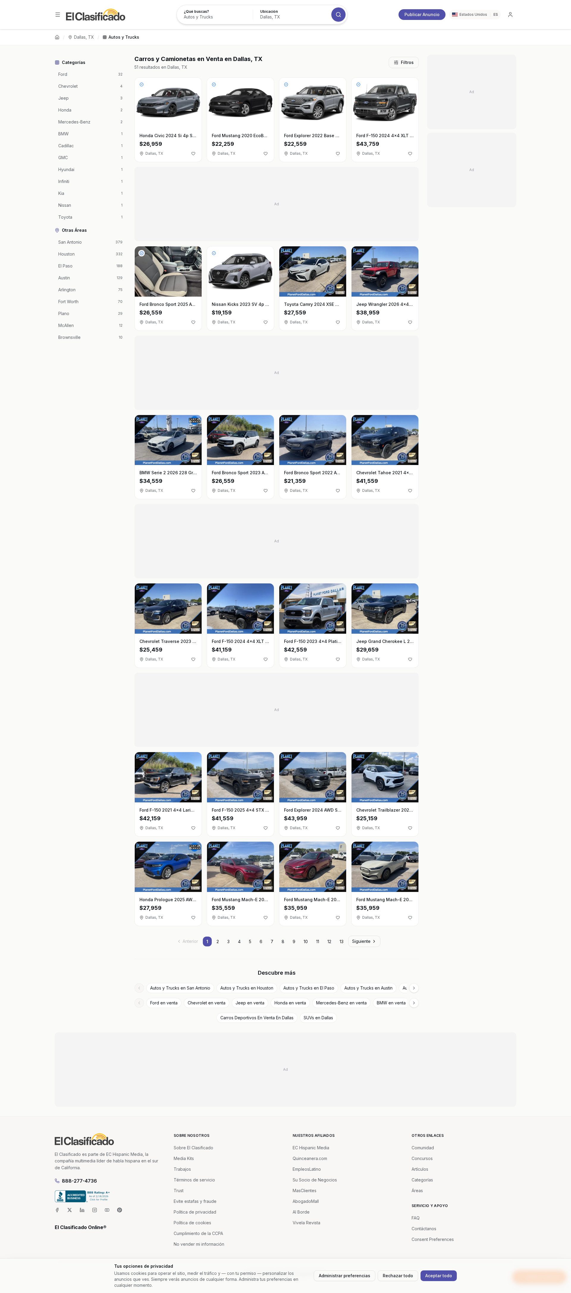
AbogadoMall (306, 1201)
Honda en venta (290, 1002)
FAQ (416, 1217)
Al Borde (301, 1211)
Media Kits (184, 1158)
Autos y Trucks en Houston (246, 987)
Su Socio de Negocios (315, 1179)
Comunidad (423, 1147)
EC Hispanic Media (311, 1147)
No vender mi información (199, 1244)
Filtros (407, 62)
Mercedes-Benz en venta (341, 1002)
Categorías (422, 1179)
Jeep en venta (250, 1002)
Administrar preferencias (344, 1275)
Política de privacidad (195, 1211)
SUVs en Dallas (318, 1017)
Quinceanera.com (310, 1158)
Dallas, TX (84, 37)
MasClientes (304, 1190)
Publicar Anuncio (422, 14)
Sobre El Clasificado (193, 1147)
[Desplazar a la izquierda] (139, 988)
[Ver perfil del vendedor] (141, 84)
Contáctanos (424, 1228)
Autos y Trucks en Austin (368, 987)
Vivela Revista (306, 1222)
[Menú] (58, 15)
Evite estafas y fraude (195, 1201)
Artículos (420, 1169)
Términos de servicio (194, 1179)
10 (306, 941)
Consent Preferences (433, 1239)
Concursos (422, 1158)
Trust (178, 1190)
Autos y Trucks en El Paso (308, 987)
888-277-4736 (79, 1181)
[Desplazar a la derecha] (414, 988)
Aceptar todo (438, 1275)
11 (317, 941)
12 (329, 941)
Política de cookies (192, 1222)
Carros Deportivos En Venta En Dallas (257, 1017)
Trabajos (182, 1169)
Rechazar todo (398, 1275)
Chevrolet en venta (206, 1002)
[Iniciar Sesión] (510, 15)
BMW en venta (391, 1002)
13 (341, 941)
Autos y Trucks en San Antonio (180, 987)
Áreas (417, 1190)
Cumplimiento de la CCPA (198, 1233)
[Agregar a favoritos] (193, 153)
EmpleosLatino (307, 1169)
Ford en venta (164, 1002)
